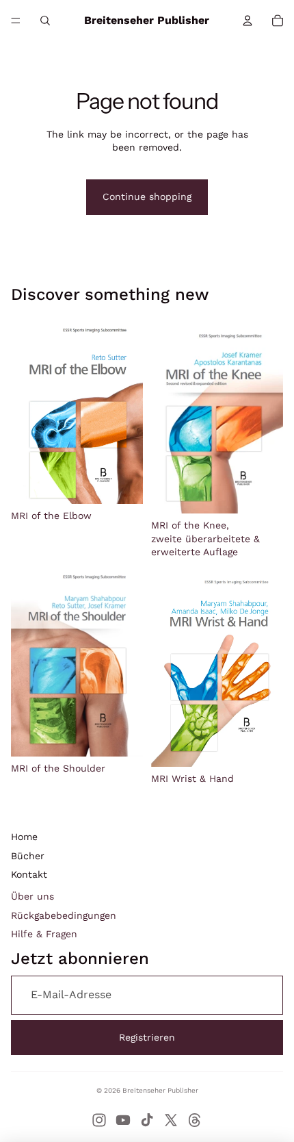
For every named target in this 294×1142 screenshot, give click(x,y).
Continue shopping (147, 196)
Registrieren (147, 1037)
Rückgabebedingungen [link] (63, 915)
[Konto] (247, 20)
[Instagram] (99, 1120)
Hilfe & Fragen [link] (44, 933)
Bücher (27, 855)
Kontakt (29, 874)
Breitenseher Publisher (160, 1090)
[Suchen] (45, 20)
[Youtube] (123, 1120)
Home (24, 836)
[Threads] (195, 1120)
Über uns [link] (32, 896)
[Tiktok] (147, 1120)
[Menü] (15, 20)
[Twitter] (171, 1120)
